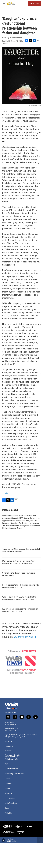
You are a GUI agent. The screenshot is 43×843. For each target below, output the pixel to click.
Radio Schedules (11, 803)
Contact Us (8, 741)
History (7, 808)
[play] (3, 840)
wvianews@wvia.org (25, 636)
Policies (7, 788)
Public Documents (11, 759)
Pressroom (9, 746)
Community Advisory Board (14, 774)
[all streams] (40, 840)
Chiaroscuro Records (12, 755)
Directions (8, 793)
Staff (6, 764)
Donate (35, 3)
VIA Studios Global (11, 757)
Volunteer (8, 783)
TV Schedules (10, 798)
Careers (7, 779)
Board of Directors (11, 769)
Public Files (8, 813)
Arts (6, 493)
